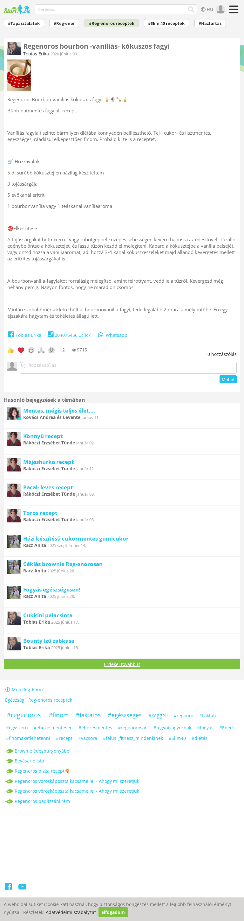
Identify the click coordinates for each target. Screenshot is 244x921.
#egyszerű (17, 728)
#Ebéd (226, 728)
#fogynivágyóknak (172, 728)
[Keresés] (191, 9)
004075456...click (73, 335)
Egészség (14, 700)
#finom (59, 715)
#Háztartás (210, 23)
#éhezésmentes (95, 728)
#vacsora (87, 738)
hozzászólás (222, 354)
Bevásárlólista (29, 761)
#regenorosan (133, 728)
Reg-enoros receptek (50, 700)
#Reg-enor (64, 23)
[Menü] (233, 12)
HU (210, 9)
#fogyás (205, 728)
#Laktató (208, 715)
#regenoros (24, 715)
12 (62, 350)
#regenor (183, 715)
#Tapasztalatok (24, 23)
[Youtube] (22, 888)
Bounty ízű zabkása (48, 640)
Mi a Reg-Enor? (27, 689)
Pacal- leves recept (48, 487)
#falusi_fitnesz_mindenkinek (133, 738)
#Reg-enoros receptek (111, 23)
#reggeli (158, 715)
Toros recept (40, 512)
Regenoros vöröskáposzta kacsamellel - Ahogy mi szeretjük (77, 781)
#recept (64, 738)
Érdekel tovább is (122, 664)
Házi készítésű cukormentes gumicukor (76, 538)
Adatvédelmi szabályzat (71, 912)
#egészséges (125, 715)
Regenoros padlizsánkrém (42, 801)
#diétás (199, 738)
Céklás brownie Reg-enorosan (63, 564)
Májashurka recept (48, 461)
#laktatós (88, 715)
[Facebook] (9, 888)
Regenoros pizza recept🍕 (42, 771)
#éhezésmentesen (53, 728)
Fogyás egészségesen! (51, 589)
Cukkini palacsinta (47, 615)
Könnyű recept (43, 436)
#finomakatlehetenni (28, 738)
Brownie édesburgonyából (43, 751)
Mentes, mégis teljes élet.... (59, 410)
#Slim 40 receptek (166, 23)
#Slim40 (177, 738)
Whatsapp (116, 335)
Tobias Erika (36, 54)
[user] (220, 9)
